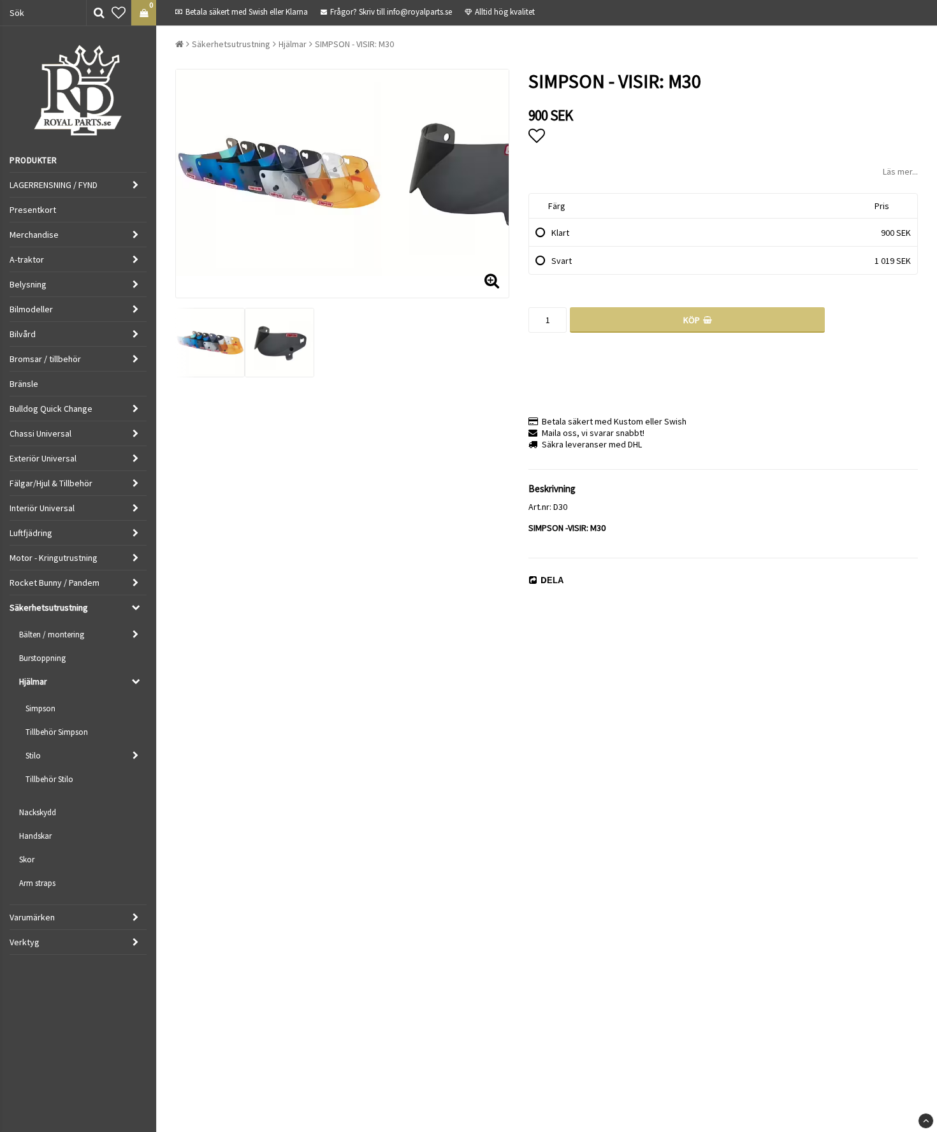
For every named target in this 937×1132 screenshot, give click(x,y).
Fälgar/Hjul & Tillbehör (51, 483)
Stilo (33, 755)
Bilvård (23, 334)
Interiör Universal (42, 508)
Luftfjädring (31, 533)
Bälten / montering (51, 634)
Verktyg (25, 942)
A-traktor (27, 259)
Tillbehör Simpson (56, 732)
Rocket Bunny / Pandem (54, 582)
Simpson (40, 708)
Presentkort (33, 209)
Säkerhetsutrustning (49, 607)
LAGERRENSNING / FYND (54, 185)
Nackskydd (37, 812)
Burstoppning (42, 658)
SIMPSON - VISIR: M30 (354, 44)
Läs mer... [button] (900, 171)
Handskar (35, 836)
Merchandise (34, 234)
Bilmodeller (31, 309)
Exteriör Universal (43, 458)
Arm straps (37, 883)
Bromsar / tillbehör (45, 359)
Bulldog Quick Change (51, 408)
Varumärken (32, 917)
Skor (26, 859)
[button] (119, 12)
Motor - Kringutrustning (54, 557)
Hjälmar (33, 681)
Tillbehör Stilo (49, 779)
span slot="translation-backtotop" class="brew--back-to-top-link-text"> (926, 1121)
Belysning (28, 284)
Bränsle (24, 383)
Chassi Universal (40, 433)
